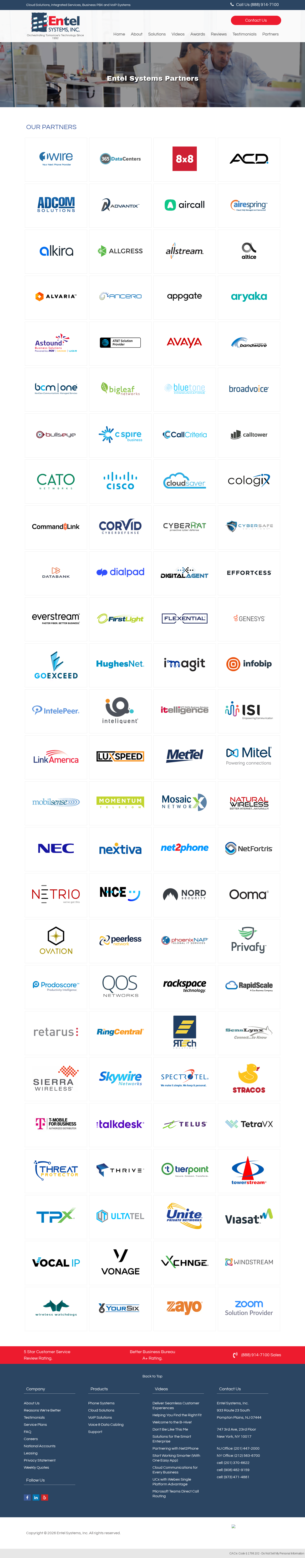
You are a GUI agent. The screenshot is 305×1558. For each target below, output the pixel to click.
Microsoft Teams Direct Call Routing (175, 1493)
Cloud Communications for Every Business (175, 1470)
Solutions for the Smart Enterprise (171, 1439)
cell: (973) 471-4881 (233, 1477)
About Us (32, 1403)
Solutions (157, 34)
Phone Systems (101, 1403)
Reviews (219, 34)
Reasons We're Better (42, 1410)
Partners (270, 34)
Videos (178, 34)
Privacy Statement (40, 1460)
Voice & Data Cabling (106, 1425)
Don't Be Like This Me (170, 1429)
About (136, 34)
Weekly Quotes (36, 1467)
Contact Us (256, 20)
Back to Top (152, 1376)
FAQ (27, 1432)
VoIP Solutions (100, 1417)
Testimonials (245, 34)
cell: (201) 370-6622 (233, 1463)
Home (119, 34)
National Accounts (40, 1446)
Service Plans (35, 1425)
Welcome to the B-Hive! (172, 1422)
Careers (31, 1439)
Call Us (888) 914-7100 (257, 4)
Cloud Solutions (101, 1410)
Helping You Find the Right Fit (177, 1415)
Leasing (31, 1453)
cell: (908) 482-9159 (233, 1470)
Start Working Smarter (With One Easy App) (176, 1458)
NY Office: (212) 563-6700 (238, 1455)
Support (95, 1432)
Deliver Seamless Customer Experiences (175, 1405)
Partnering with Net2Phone (175, 1448)
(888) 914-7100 (255, 1355)
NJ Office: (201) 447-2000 (238, 1448)
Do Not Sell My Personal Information (282, 1553)
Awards (197, 34)
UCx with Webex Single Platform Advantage (171, 1481)
